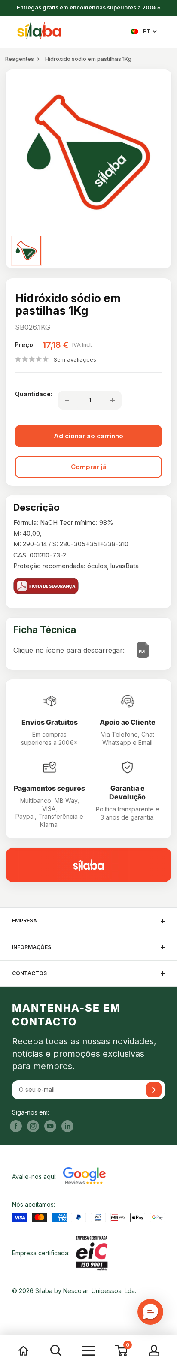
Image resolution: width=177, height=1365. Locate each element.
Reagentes (19, 58)
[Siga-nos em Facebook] (16, 1126)
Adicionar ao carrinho (88, 436)
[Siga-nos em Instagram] (33, 1126)
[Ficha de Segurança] (88, 586)
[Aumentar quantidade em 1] (113, 400)
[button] (150, 1312)
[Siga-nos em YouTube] (50, 1126)
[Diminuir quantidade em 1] (67, 400)
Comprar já (89, 467)
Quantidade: (33, 394)
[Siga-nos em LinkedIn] (67, 1126)
